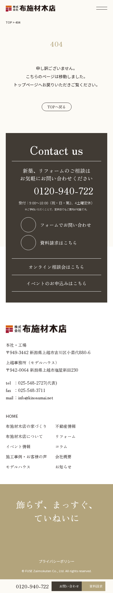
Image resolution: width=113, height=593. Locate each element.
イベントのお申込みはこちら (56, 283)
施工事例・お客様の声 (26, 456)
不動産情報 (65, 426)
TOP (9, 22)
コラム (61, 446)
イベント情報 (18, 446)
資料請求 (96, 586)
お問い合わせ (69, 586)
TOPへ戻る (56, 106)
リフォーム (65, 436)
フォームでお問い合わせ (65, 224)
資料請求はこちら (58, 242)
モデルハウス (18, 467)
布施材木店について (24, 436)
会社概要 (63, 456)
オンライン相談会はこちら (56, 266)
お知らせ (63, 467)
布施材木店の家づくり (26, 426)
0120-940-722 (32, 586)
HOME (12, 416)
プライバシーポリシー (56, 561)
